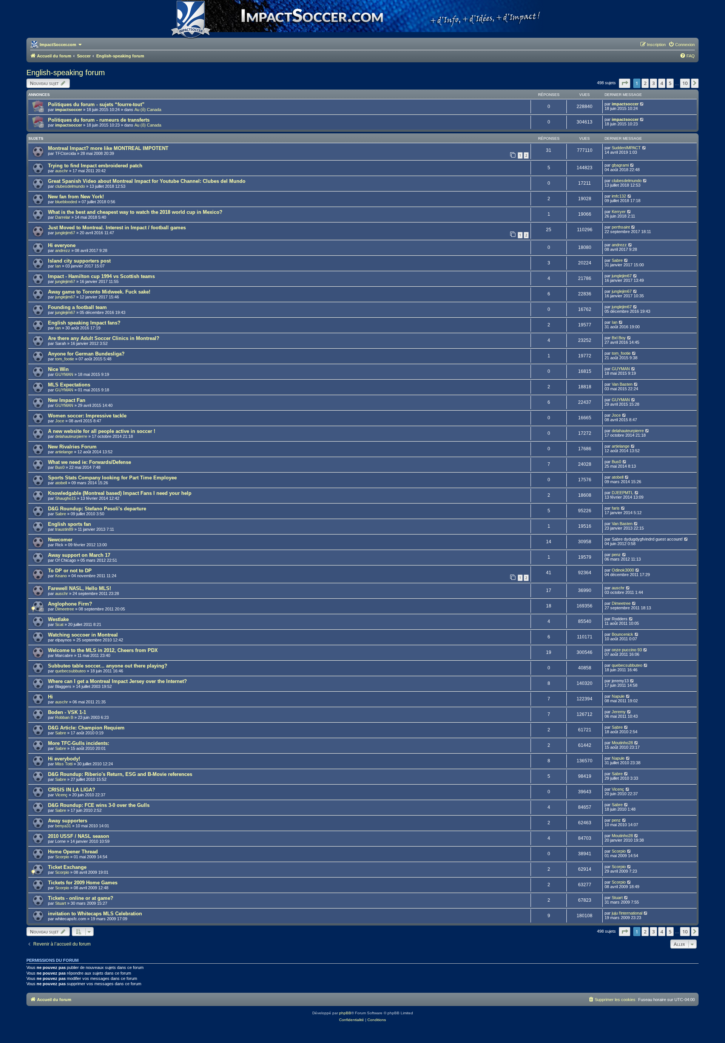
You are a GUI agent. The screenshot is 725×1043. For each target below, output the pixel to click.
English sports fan (69, 524)
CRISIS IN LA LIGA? (71, 790)
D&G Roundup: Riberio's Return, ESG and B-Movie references (120, 774)
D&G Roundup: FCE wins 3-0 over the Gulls (99, 805)
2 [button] (645, 83)
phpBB (345, 1013)
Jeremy (619, 711)
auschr (61, 170)
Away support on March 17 (79, 555)
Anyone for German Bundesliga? (86, 354)
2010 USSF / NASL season (78, 836)
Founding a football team (77, 307)
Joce (59, 421)
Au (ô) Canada (147, 109)
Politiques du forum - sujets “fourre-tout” (96, 104)
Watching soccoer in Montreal (83, 635)
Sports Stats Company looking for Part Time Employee (112, 478)
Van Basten (622, 384)
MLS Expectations (69, 385)
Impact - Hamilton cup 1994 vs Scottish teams (101, 276)
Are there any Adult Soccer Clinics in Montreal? (103, 338)
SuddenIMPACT (626, 147)
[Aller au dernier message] (642, 104)
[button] (624, 83)
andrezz (62, 250)
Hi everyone (62, 245)
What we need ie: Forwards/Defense (89, 462)
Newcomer (60, 539)
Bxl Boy (619, 337)
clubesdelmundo (70, 186)
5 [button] (670, 83)
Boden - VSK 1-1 (67, 712)
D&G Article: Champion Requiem (86, 728)
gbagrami (620, 165)
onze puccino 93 (627, 649)
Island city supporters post (79, 261)
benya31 (63, 826)
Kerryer (619, 211)
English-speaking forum (65, 72)
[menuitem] (681, 44)
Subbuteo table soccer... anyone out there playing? (107, 666)
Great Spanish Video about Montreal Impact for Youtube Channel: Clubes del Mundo (146, 181)
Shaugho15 (65, 498)
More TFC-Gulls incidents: (78, 743)
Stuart (60, 903)
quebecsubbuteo (70, 671)
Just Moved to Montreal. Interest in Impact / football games (117, 227)
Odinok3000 (623, 570)
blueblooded (66, 201)
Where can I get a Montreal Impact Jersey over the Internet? (117, 681)
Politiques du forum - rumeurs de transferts (99, 120)
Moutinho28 (622, 742)
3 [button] (653, 83)
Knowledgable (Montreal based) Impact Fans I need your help (119, 493)
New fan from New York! (76, 196)
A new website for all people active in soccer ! (101, 431)
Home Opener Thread (73, 851)
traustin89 (64, 529)
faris (616, 508)
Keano (61, 575)
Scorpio (62, 856)
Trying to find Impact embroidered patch (95, 165)
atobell (61, 483)
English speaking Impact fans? (84, 323)
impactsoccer (68, 109)
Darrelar (62, 217)
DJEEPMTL (622, 492)
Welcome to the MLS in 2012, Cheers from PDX (103, 650)
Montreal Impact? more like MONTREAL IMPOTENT (108, 148)
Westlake (58, 619)
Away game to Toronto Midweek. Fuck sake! (99, 292)
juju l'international (627, 913)
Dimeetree (64, 609)
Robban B (64, 717)
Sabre (617, 260)
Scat (59, 624)
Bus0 (60, 467)
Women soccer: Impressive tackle (87, 416)
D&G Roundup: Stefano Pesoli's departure (97, 508)
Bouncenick (622, 634)
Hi (50, 697)
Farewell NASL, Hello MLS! (79, 588)
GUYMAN (64, 374)
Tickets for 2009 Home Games (82, 882)
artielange (64, 452)
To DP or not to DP (70, 570)
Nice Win (58, 369)
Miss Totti (63, 764)
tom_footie (64, 359)
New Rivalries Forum (72, 447)
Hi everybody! (64, 759)
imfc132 (619, 196)
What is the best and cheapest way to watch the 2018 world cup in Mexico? (135, 212)
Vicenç (61, 795)
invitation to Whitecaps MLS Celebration (95, 913)
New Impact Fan (66, 400)
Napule (618, 696)
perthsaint (621, 227)
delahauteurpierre (71, 436)
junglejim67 (65, 232)
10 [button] (685, 83)
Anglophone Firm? (70, 604)
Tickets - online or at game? (80, 898)
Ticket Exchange (67, 867)
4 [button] (661, 83)
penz (616, 554)
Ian (58, 266)
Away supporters (67, 821)
